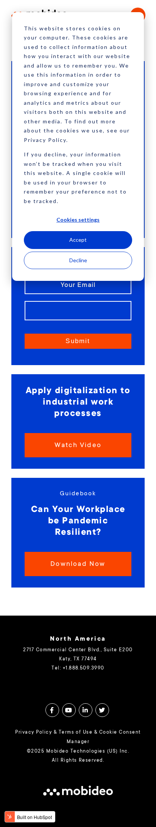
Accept (78, 239)
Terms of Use (76, 732)
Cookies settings (78, 219)
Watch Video (78, 445)
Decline (78, 260)
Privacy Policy (33, 732)
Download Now (77, 564)
